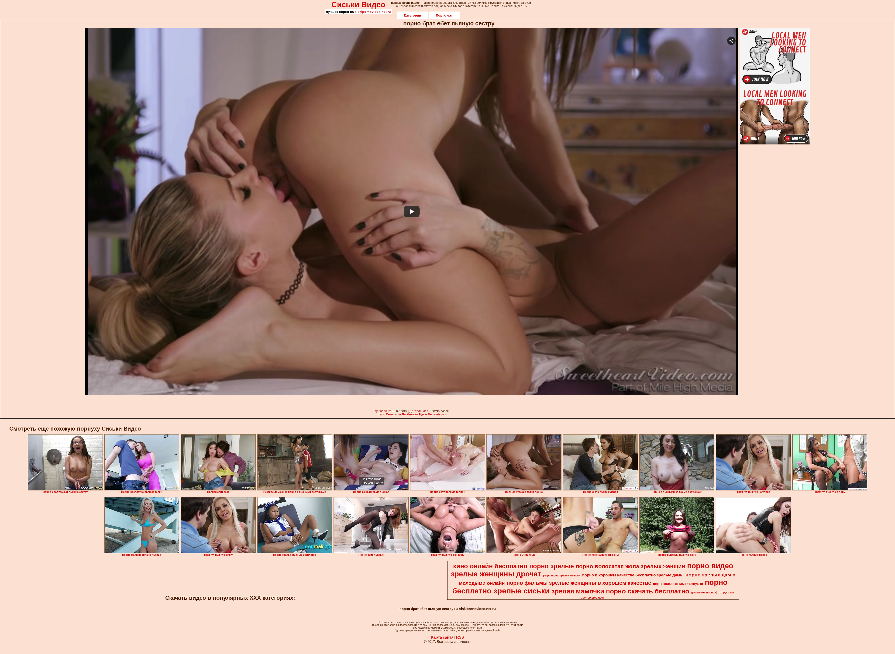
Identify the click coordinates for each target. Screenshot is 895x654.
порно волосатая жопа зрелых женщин (630, 566)
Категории (412, 15)
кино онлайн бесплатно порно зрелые (513, 566)
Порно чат (444, 15)
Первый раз (437, 414)
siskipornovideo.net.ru (373, 12)
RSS (460, 637)
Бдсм (423, 414)
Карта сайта (442, 637)
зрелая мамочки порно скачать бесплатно (620, 591)
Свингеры (393, 414)
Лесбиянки (410, 414)
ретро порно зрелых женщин (561, 575)
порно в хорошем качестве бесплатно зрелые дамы (633, 575)
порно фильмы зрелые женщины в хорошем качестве (579, 583)
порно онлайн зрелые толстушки (678, 584)
